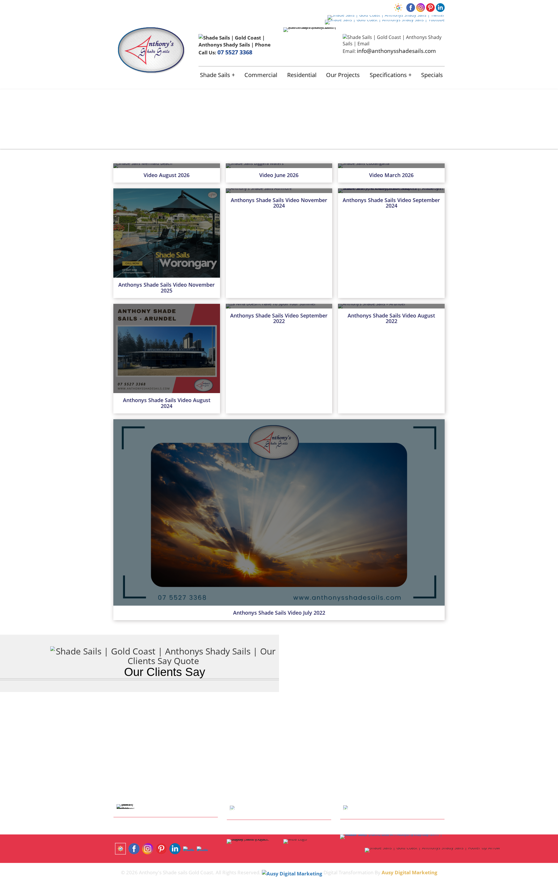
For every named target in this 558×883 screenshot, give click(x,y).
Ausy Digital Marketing (409, 872)
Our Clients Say (164, 672)
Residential (301, 75)
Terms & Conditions (267, 7)
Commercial (260, 75)
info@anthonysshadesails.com (396, 50)
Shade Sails (215, 75)
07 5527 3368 (234, 52)
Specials (432, 75)
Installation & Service (171, 7)
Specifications (388, 75)
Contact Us (206, 7)
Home (119, 7)
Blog (237, 7)
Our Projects (343, 75)
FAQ (224, 7)
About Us (138, 7)
